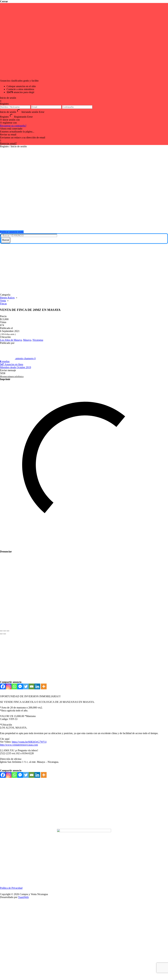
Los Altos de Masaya (11, 340)
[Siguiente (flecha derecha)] (4, 633)
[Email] (31, 686)
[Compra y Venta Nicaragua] (85, 224)
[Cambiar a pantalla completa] (4, 630)
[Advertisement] (84, 268)
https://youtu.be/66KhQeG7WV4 (29, 741)
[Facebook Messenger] (20, 686)
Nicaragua (37, 340)
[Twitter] (26, 686)
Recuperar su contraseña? (13, 125)
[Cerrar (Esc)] (1, 630)
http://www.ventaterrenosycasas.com (19, 744)
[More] (43, 686)
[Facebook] (3, 686)
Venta (3, 300)
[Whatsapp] (14, 686)
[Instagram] (8, 686)
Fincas (3, 303)
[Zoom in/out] (8, 630)
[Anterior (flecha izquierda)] (1, 633)
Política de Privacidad (11, 888)
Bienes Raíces (7, 297)
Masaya (27, 340)
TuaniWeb (23, 897)
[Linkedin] (37, 686)
